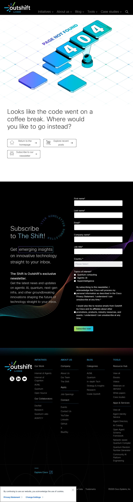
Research (39, 410)
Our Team (65, 377)
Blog (78, 11)
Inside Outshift (93, 394)
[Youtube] (24, 378)
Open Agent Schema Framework (118, 433)
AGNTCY (39, 418)
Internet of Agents (43, 373)
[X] (12, 378)
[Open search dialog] (127, 12)
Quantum (39, 389)
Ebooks (116, 377)
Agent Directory (120, 421)
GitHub (64, 424)
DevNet (38, 406)
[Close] (73, 490)
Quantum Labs (41, 414)
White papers (119, 393)
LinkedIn (65, 420)
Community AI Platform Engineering (120, 457)
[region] (38, 494)
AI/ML (37, 385)
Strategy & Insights (95, 386)
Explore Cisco (41, 472)
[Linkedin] (18, 378)
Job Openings (67, 394)
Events (64, 407)
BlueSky (64, 432)
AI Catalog (118, 425)
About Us (65, 373)
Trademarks (90, 489)
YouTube (65, 415)
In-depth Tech (93, 382)
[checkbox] (98, 278)
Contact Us (66, 411)
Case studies (119, 397)
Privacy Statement (12, 497)
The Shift (65, 382)
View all (116, 373)
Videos (116, 382)
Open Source (41, 393)
